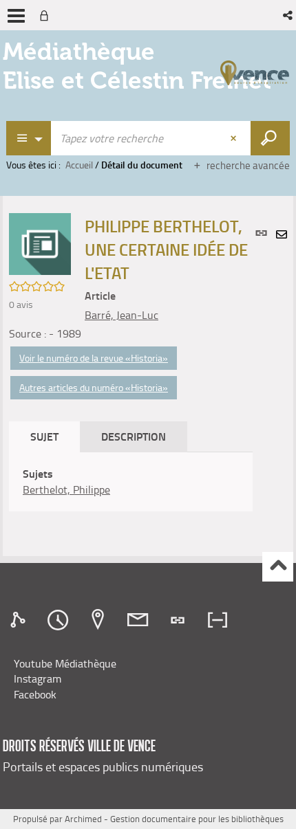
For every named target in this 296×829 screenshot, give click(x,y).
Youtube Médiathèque (65, 663)
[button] (289, 15)
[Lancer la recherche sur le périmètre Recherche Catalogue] (270, 138)
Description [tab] (133, 436)
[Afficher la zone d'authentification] (47, 15)
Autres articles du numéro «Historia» (93, 387)
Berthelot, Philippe (66, 489)
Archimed (83, 819)
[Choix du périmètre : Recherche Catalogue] (29, 138)
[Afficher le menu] (16, 16)
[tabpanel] (131, 482)
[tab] (20, 620)
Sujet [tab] (44, 436)
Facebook (35, 694)
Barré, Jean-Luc (121, 314)
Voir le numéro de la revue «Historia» (93, 357)
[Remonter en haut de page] (277, 567)
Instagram (37, 678)
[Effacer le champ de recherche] (234, 138)
